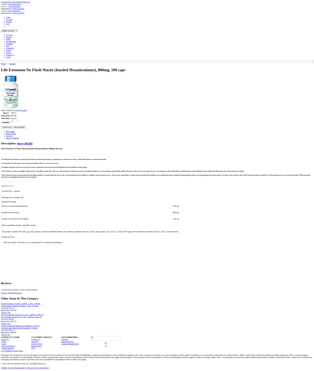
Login (8, 17)
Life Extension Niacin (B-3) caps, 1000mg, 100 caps (21, 317)
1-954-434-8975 (14, 4)
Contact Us (10, 55)
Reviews (9, 136)
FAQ (33, 348)
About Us (5, 339)
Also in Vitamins (12, 138)
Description (10, 131)
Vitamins (9, 44)
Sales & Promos (67, 342)
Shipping (34, 342)
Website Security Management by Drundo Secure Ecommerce (25, 368)
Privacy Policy (37, 344)
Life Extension (21, 110)
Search (8, 53)
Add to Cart (5, 312)
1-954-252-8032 (18, 9)
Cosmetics (10, 48)
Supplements (11, 42)
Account (9, 19)
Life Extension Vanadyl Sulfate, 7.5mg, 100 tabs (20, 306)
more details (25, 143)
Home (3, 64)
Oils (7, 46)
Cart (7, 24)
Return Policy (36, 346)
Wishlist (9, 22)
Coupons (64, 339)
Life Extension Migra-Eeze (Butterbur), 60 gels (19, 328)
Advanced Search (8, 346)
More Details (11, 134)
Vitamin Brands (7, 348)
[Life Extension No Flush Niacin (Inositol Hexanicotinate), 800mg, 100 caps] (10, 109)
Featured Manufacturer (70, 344)
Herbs (8, 39)
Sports (8, 50)
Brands (8, 37)
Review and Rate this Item (11, 293)
